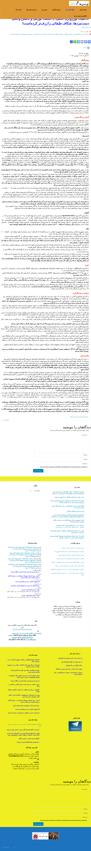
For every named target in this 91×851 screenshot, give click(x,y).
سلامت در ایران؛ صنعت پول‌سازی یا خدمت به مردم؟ (70, 558)
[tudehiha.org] (79, 3)
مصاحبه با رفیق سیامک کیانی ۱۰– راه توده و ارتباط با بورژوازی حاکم (67, 573)
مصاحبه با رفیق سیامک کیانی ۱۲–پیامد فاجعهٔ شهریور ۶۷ (69, 551)
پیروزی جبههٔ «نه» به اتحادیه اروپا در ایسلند (73, 548)
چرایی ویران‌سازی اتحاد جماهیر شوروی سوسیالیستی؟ (22, 637)
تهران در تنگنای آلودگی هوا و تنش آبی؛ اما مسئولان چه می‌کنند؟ (67, 562)
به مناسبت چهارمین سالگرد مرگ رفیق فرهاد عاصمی (67, 531)
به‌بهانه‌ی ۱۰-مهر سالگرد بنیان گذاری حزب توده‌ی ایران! (69, 526)
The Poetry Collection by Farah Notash (22, 629)
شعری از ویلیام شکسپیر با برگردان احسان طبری (71, 555)
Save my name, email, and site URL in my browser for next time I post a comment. (63, 467)
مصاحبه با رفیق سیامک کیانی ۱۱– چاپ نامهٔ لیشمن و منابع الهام (67, 569)
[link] (69, 16)
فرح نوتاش (38, 580)
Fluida (11, 847)
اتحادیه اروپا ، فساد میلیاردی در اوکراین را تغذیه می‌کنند (69, 566)
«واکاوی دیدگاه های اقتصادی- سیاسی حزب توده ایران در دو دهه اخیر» (24, 725)
